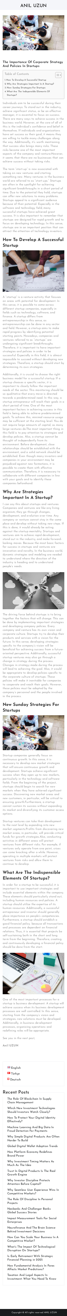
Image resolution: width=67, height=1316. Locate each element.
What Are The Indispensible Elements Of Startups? (28, 93)
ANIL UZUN (50, 1313)
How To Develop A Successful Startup (26, 80)
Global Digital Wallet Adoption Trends (32, 1146)
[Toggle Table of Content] (57, 75)
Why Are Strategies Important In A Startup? (30, 84)
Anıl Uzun (33, 6)
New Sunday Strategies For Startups (26, 88)
